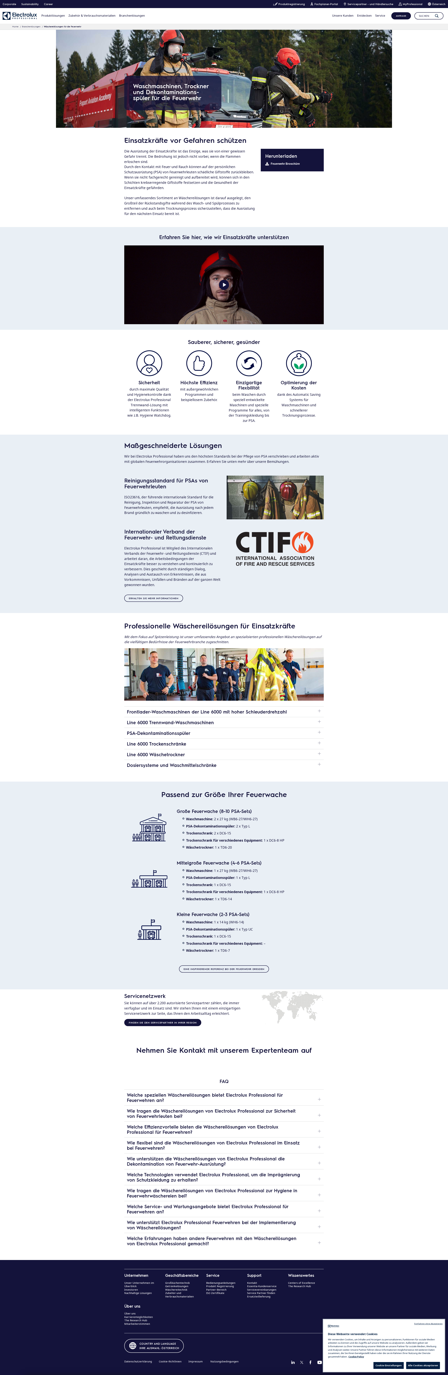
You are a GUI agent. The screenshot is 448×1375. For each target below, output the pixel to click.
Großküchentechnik (177, 1283)
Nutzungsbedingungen (224, 1361)
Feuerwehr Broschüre (285, 163)
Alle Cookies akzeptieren (423, 1365)
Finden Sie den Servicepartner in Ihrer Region (163, 1022)
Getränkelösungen (176, 1286)
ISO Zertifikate (215, 1293)
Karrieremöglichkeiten (138, 1317)
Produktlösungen (53, 15)
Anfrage (401, 15)
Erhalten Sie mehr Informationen (153, 598)
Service (380, 15)
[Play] (224, 285)
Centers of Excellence (301, 1283)
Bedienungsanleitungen (220, 1283)
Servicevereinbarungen (261, 1289)
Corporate (9, 4)
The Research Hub (135, 1320)
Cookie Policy (356, 1356)
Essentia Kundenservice (261, 1286)
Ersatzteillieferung (258, 1296)
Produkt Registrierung (220, 1286)
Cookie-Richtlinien (170, 1361)
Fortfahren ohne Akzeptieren (428, 1323)
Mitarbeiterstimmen (137, 1323)
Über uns (130, 1313)
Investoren (131, 1289)
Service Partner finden (261, 1293)
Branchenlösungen (132, 15)
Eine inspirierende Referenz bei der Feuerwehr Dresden (224, 968)
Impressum (195, 1361)
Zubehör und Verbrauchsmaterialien (179, 1294)
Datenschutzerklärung (138, 1361)
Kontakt (252, 1283)
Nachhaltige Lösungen (138, 1293)
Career (48, 4)
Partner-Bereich (216, 1289)
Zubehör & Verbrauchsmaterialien (91, 15)
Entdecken (364, 15)
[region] (384, 1345)
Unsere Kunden (343, 15)
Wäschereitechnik (176, 1289)
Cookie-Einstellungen (389, 1365)
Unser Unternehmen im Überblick (139, 1284)
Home (15, 26)
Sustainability (30, 4)
